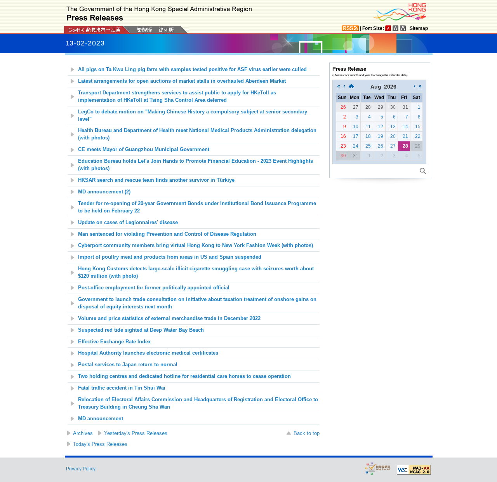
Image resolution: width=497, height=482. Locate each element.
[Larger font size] (396, 28)
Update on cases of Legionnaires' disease (128, 222)
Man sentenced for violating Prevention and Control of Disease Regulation (167, 234)
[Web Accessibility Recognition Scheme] (378, 468)
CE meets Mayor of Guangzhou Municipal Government (144, 149)
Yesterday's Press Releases (135, 433)
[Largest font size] (403, 28)
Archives (83, 433)
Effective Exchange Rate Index (114, 342)
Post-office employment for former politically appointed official (153, 288)
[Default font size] (388, 28)
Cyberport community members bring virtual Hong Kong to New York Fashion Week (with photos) (195, 245)
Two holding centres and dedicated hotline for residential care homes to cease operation (184, 376)
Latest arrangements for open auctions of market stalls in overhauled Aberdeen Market (182, 81)
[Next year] (420, 86)
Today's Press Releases (100, 444)
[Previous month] (344, 86)
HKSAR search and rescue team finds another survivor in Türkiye (156, 180)
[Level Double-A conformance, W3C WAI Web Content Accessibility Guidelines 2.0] (414, 470)
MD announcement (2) (104, 192)
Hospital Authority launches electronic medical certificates (148, 353)
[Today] (351, 86)
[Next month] (414, 86)
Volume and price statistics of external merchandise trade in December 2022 (169, 318)
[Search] (423, 171)
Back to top (307, 433)
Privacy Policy (81, 469)
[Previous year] (338, 86)
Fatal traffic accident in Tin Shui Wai (121, 388)
